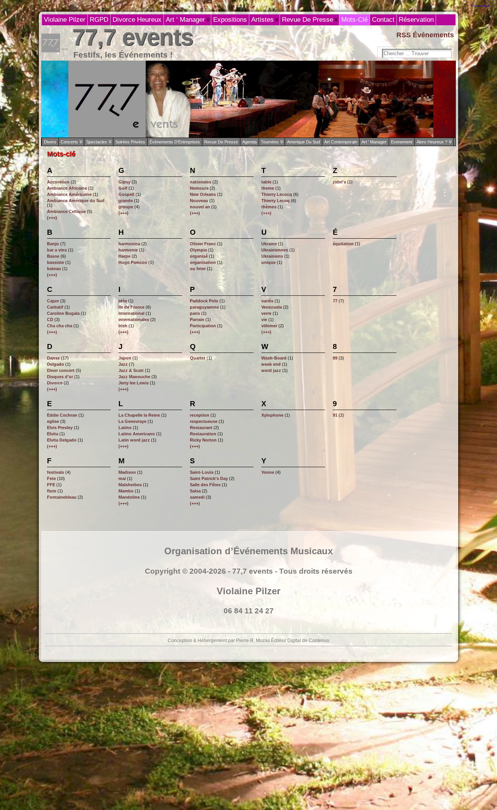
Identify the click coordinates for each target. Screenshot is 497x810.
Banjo (53, 243)
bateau (54, 268)
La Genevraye (132, 421)
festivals (55, 472)
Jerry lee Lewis (133, 383)
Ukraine (269, 243)
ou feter (198, 268)
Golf (122, 188)
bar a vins (57, 250)
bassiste (55, 262)
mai (122, 478)
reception (199, 415)
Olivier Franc (203, 243)
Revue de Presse (221, 142)
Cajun (53, 301)
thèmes (268, 206)
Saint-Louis (202, 472)
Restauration (203, 433)
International (131, 313)
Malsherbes (130, 484)
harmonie (128, 250)
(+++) (52, 217)
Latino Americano (136, 433)
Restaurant (201, 427)
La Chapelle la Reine (139, 415)
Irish (122, 325)
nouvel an (200, 206)
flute (51, 491)
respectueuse (203, 421)
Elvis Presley (60, 427)
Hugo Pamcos (132, 262)
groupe (125, 206)
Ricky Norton (203, 440)
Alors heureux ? (432, 142)
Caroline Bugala (63, 313)
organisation (203, 262)
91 (335, 415)
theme (267, 188)
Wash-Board (274, 358)
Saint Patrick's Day (209, 478)
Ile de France (131, 307)
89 (335, 358)
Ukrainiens (272, 256)
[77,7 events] (248, 99)
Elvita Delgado (61, 440)
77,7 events (132, 37)
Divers (50, 142)
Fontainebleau (61, 497)
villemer (269, 325)
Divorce (55, 383)
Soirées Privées (130, 142)
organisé (199, 256)
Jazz (123, 364)
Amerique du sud (303, 142)
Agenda (249, 142)
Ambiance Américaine (69, 194)
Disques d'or (60, 376)
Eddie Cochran (62, 415)
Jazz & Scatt (131, 370)
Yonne (267, 472)
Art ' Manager (374, 142)
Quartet (197, 358)
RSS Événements (425, 35)
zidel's (339, 182)
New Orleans (203, 194)
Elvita (52, 433)
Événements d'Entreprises (174, 142)
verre (266, 313)
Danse (53, 358)
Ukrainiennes (274, 250)
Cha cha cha (59, 325)
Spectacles (96, 142)
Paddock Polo (204, 301)
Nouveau (199, 200)
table (266, 182)
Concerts (69, 142)
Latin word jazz (134, 440)
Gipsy (124, 182)
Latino (125, 427)
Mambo (126, 491)
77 (335, 301)
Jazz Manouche (134, 376)
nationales (200, 182)
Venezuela (271, 307)
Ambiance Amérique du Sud (75, 200)
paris (195, 313)
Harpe (124, 256)
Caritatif (55, 307)
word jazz (271, 370)
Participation (203, 325)
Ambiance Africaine (67, 188)
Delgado (55, 364)
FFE (51, 484)
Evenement (401, 142)
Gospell (126, 194)
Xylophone (272, 415)
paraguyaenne (204, 307)
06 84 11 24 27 (249, 611)
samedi (197, 497)
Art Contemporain (340, 142)
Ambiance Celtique (66, 211)
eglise (53, 421)
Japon (124, 358)
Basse (53, 256)
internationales (133, 319)
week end (271, 364)
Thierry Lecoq (275, 200)
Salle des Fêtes (205, 484)
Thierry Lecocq (276, 194)
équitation (343, 243)
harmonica (129, 243)
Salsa (195, 491)
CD (50, 319)
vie (264, 319)
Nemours (199, 188)
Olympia (198, 250)
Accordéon (58, 182)
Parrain (197, 319)
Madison (127, 472)
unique (268, 262)
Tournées (270, 142)
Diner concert (61, 370)
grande (125, 200)
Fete (51, 478)
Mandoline (129, 497)
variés (267, 301)
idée (122, 301)
